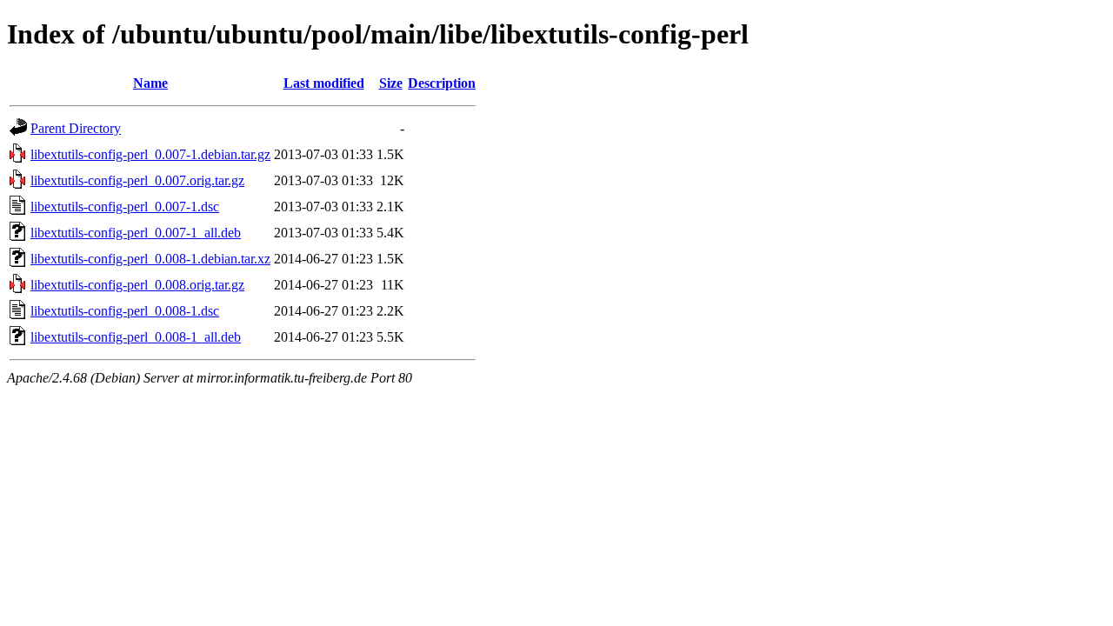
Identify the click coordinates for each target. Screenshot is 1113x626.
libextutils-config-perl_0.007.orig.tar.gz (137, 180)
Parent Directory (75, 128)
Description (442, 83)
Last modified (323, 83)
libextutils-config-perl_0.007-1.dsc (124, 206)
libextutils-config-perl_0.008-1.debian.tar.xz (150, 258)
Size (391, 83)
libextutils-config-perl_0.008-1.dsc (124, 310)
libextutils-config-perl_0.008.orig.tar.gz (137, 284)
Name (150, 83)
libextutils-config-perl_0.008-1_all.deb (135, 337)
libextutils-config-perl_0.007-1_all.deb (135, 232)
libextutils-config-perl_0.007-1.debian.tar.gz (150, 154)
